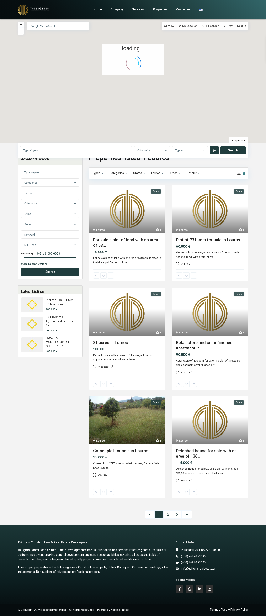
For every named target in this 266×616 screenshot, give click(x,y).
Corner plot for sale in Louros (120, 450)
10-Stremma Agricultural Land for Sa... (60, 321)
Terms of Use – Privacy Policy (229, 609)
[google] (189, 589)
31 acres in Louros (110, 342)
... (131, 262)
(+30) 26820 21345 (193, 556)
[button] (111, 127)
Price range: (28, 253)
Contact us (183, 9)
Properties (160, 9)
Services (138, 9)
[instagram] (209, 589)
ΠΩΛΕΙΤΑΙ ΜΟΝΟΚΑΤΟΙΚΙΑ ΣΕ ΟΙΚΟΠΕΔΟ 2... (58, 342)
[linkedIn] (199, 589)
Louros (100, 229)
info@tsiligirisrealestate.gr (198, 568)
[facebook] (179, 589)
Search (50, 271)
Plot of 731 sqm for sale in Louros (208, 239)
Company (117, 9)
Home (98, 9)
